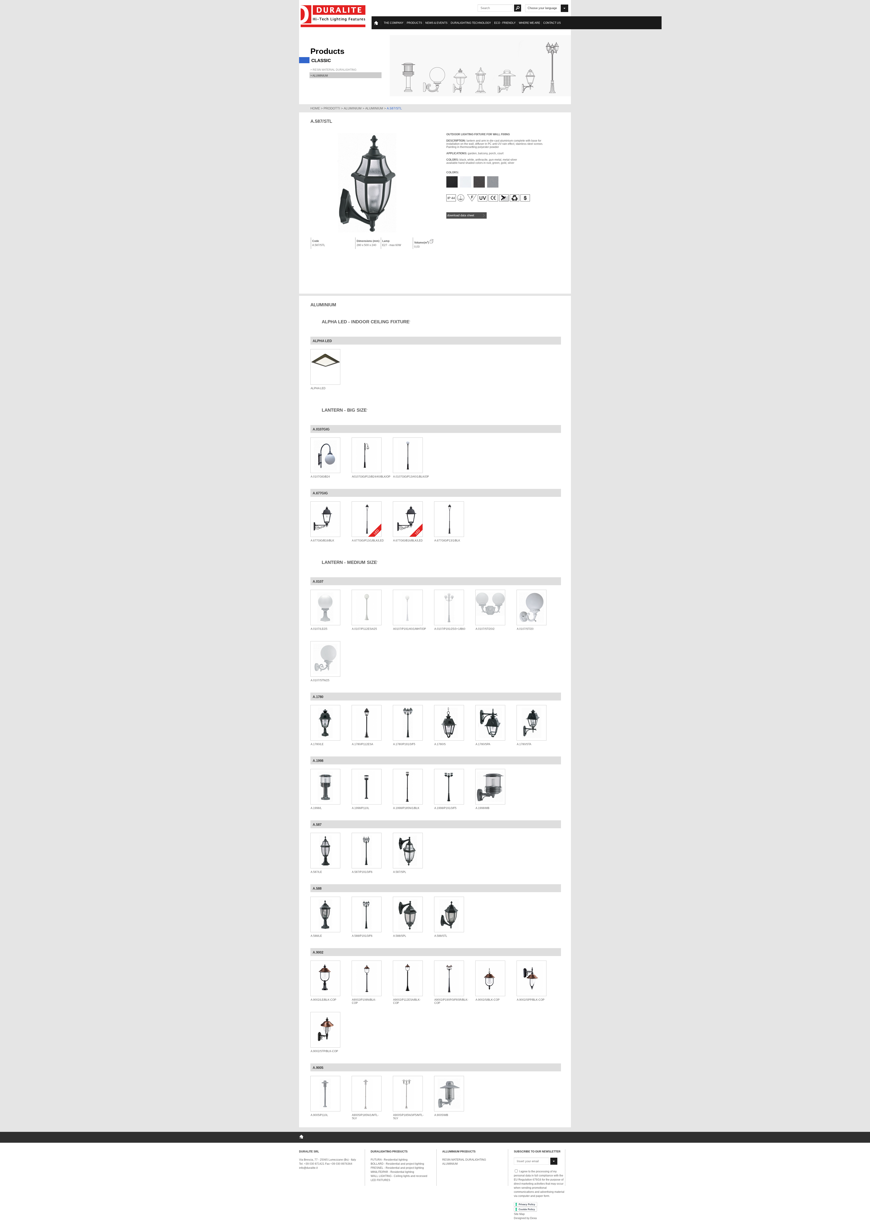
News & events (436, 22)
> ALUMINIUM (319, 75)
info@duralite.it (308, 1167)
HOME (315, 108)
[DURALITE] (333, 16)
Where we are (529, 22)
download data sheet (460, 215)
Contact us (552, 22)
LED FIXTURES (380, 1180)
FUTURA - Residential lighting (389, 1159)
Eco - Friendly (505, 22)
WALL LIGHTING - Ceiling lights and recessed (399, 1176)
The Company (394, 22)
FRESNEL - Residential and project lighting (397, 1167)
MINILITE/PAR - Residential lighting (392, 1172)
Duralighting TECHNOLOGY (471, 22)
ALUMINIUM (353, 108)
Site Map (519, 1214)
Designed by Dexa (525, 1218)
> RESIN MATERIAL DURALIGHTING (333, 69)
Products (414, 22)
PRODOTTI (332, 108)
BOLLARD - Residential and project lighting (397, 1163)
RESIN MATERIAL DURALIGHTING (464, 1159)
